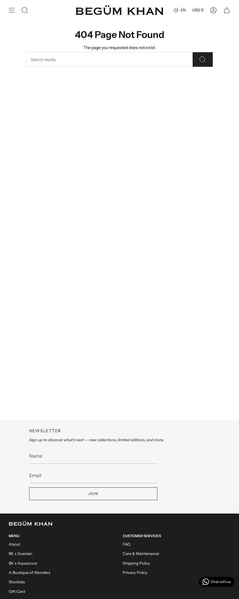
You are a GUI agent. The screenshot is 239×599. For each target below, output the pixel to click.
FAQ (126, 544)
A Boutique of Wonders (29, 572)
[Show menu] (11, 10)
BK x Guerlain (20, 553)
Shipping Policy (136, 563)
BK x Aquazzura (23, 563)
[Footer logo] (30, 523)
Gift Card (17, 591)
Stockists (17, 581)
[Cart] (226, 10)
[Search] (203, 59)
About (14, 544)
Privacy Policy (135, 572)
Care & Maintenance (141, 553)
